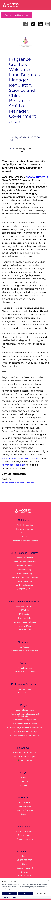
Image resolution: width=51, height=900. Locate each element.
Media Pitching (24, 569)
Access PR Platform (25, 558)
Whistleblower (24, 630)
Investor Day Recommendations (24, 735)
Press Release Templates (24, 752)
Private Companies (24, 529)
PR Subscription (25, 668)
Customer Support (24, 868)
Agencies (25, 533)
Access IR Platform (24, 606)
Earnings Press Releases (24, 622)
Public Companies (25, 525)
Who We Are (24, 802)
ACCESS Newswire (37, 176)
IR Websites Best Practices (25, 723)
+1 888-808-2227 (24, 860)
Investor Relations (25, 810)
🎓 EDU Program (24, 760)
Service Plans (25, 689)
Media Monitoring (24, 573)
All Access (24, 647)
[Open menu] (46, 5)
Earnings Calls (24, 618)
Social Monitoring (24, 581)
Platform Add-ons (24, 693)
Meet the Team (24, 806)
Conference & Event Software (24, 651)
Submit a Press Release (24, 672)
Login (24, 856)
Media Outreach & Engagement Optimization (24, 715)
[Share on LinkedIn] (40, 24)
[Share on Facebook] (25, 24)
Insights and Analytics (24, 585)
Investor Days (25, 626)
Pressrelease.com (25, 839)
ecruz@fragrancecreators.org (18, 482)
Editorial (24, 872)
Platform (24, 781)
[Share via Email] (47, 24)
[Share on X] (33, 24)
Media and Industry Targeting (25, 577)
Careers (24, 814)
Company (24, 785)
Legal (24, 537)
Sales (24, 864)
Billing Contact (24, 876)
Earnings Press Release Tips (25, 731)
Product (24, 777)
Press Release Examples (24, 756)
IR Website (25, 610)
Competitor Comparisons (24, 720)
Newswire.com (24, 835)
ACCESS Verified (24, 589)
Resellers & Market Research (25, 541)
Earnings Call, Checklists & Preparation (24, 727)
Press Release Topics (24, 710)
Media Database (24, 565)
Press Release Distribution (25, 562)
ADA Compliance (24, 614)
